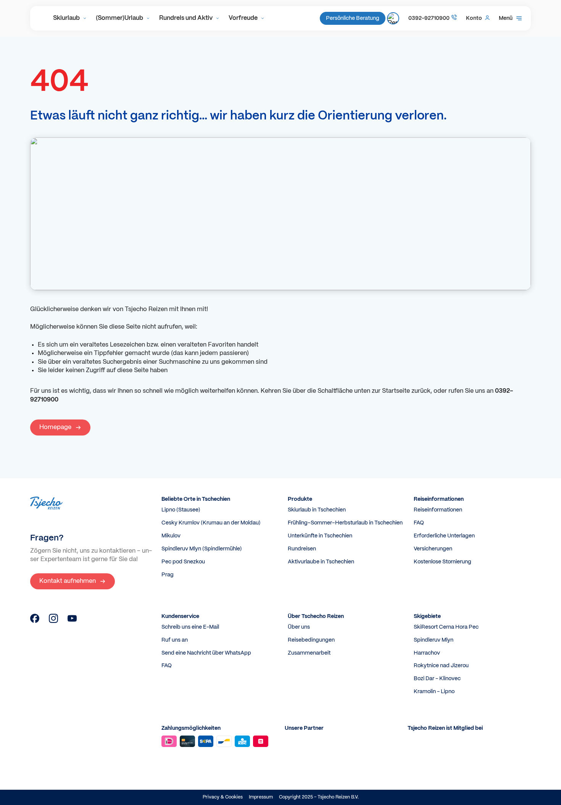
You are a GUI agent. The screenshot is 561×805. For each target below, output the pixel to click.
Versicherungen (433, 549)
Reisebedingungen (311, 640)
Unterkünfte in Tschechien (320, 536)
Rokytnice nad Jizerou (441, 665)
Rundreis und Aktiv (186, 18)
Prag (167, 575)
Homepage (55, 427)
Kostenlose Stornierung (442, 562)
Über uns (299, 627)
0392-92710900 (429, 18)
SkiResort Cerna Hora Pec (446, 627)
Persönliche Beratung (352, 18)
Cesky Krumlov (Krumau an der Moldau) (211, 523)
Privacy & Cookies (223, 797)
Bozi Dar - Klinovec (437, 678)
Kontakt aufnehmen (67, 581)
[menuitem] (69, 18)
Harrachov (427, 653)
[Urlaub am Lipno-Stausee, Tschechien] (34, 621)
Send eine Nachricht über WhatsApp (206, 653)
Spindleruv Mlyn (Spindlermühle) (201, 549)
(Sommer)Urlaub (119, 18)
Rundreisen (302, 549)
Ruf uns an (174, 640)
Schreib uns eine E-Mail (190, 627)
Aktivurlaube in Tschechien (321, 562)
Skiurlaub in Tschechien (317, 510)
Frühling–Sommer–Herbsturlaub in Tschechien (345, 523)
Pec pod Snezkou (183, 562)
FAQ (419, 523)
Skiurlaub (66, 18)
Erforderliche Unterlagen (444, 536)
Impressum (261, 797)
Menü (506, 18)
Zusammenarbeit (309, 653)
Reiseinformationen (438, 510)
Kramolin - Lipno (434, 691)
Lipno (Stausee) (180, 510)
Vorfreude (243, 18)
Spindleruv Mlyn (433, 640)
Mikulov (171, 536)
